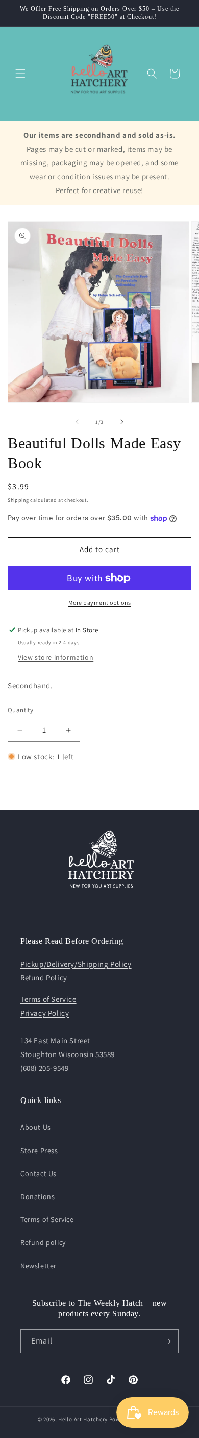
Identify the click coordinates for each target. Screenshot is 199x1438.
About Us (35, 1127)
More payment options (99, 602)
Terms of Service (48, 999)
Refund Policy (43, 977)
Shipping (18, 500)
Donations (37, 1196)
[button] (20, 73)
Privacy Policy (44, 1013)
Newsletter (38, 1266)
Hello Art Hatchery (83, 1419)
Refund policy (43, 1242)
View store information (55, 657)
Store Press (39, 1150)
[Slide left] (77, 422)
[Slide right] (122, 422)
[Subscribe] (167, 1341)
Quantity (20, 710)
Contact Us (38, 1173)
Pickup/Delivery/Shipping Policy (76, 964)
